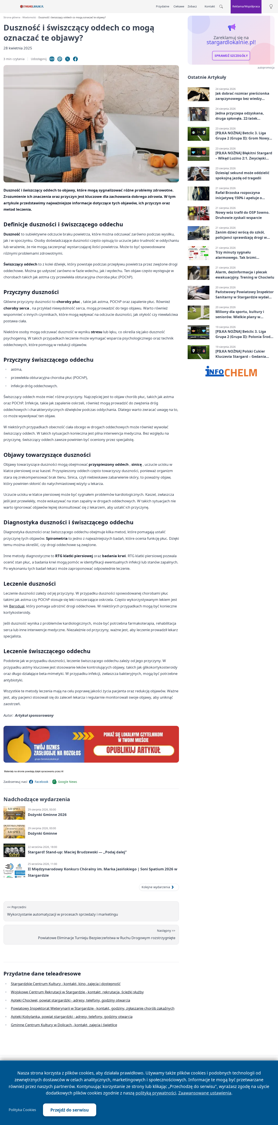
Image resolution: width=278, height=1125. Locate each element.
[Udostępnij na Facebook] (75, 59)
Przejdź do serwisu (69, 1110)
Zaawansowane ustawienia (204, 1093)
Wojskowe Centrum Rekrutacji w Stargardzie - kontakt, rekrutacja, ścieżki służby (77, 991)
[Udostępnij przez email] (59, 59)
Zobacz (192, 6)
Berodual (16, 606)
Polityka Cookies (22, 1110)
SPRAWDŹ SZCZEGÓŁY (231, 56)
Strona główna (11, 17)
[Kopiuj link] (52, 59)
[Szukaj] (221, 6)
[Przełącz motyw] (271, 6)
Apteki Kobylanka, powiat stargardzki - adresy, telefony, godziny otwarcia (71, 1016)
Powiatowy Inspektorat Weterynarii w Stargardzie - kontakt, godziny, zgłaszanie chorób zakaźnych (92, 1008)
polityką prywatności (156, 1093)
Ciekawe (179, 6)
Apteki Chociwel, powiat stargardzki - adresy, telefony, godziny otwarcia (70, 1000)
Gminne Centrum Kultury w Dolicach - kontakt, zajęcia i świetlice (64, 1024)
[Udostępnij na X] (67, 59)
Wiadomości (29, 17)
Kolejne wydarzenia (156, 887)
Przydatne (162, 6)
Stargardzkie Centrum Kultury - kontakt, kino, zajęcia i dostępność (66, 983)
